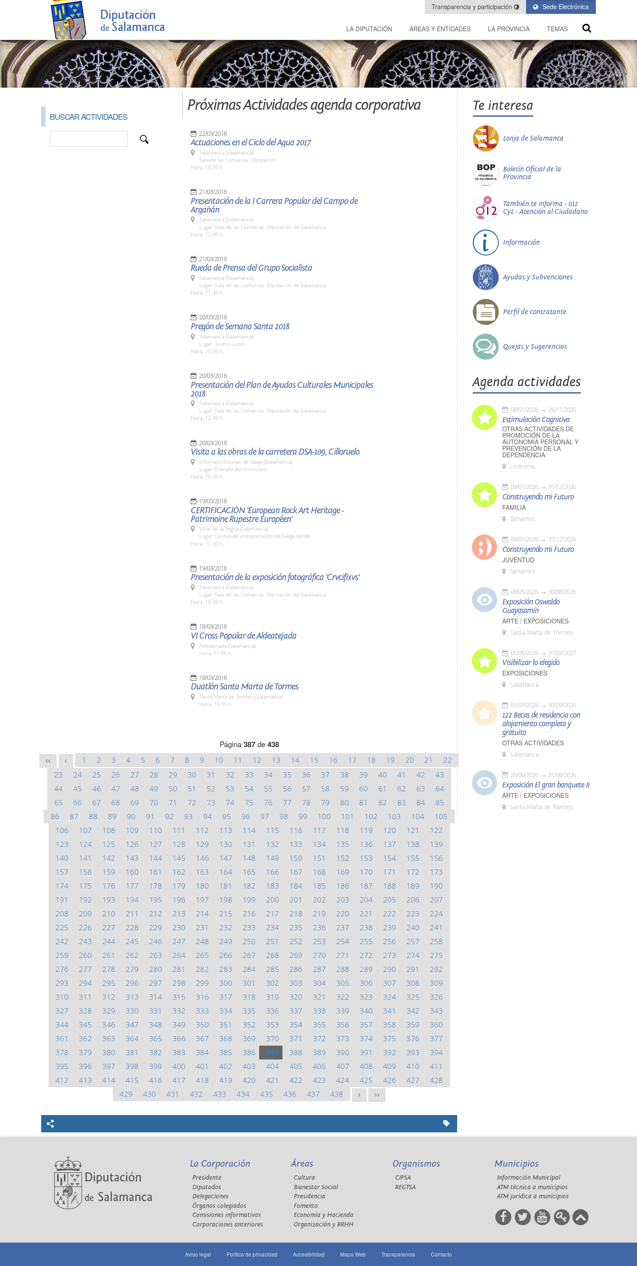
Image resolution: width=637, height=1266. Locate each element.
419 (225, 1080)
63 (420, 789)
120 (389, 830)
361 (61, 1038)
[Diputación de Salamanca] (110, 19)
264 (178, 955)
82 (382, 802)
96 (245, 816)
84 (420, 802)
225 (61, 927)
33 (249, 775)
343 (436, 1011)
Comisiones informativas (226, 1215)
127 (155, 844)
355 (319, 1025)
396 (85, 1066)
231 (202, 927)
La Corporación (220, 1163)
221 (366, 913)
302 (272, 983)
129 (202, 844)
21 (428, 760)
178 (155, 886)
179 (178, 886)
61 (382, 789)
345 (85, 1025)
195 (155, 900)
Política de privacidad (252, 1254)
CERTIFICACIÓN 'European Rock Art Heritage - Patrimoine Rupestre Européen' (267, 515)
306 (366, 983)
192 (85, 900)
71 (173, 802)
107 (85, 830)
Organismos (416, 1163)
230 (178, 927)
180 (202, 886)
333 (202, 1011)
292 (436, 969)
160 (132, 872)
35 (287, 775)
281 (178, 969)
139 (436, 844)
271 (342, 955)
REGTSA (405, 1187)
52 (211, 789)
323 (366, 997)
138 (412, 844)
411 (436, 1066)
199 (249, 900)
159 (108, 872)
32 (230, 775)
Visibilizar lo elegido (530, 663)
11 (238, 760)
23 (58, 775)
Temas (557, 28)
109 (132, 830)
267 (249, 955)
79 (325, 802)
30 (192, 775)
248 (202, 941)
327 (61, 1011)
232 (225, 927)
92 (169, 816)
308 (412, 983)
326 (436, 997)
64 (440, 789)
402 (225, 1066)
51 (192, 789)
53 (230, 789)
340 (366, 1011)
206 (412, 900)
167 (295, 872)
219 (319, 913)
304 (319, 983)
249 (225, 941)
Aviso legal (198, 1254)
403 (249, 1066)
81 (363, 802)
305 (342, 983)
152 (342, 858)
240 (412, 927)
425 (366, 1080)
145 (178, 858)
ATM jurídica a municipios (533, 1196)
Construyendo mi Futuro (538, 497)
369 (249, 1038)
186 (342, 886)
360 (436, 1025)
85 (440, 802)
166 (272, 872)
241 (436, 927)
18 (371, 760)
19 (390, 760)
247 (178, 941)
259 (61, 955)
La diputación (369, 28)
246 (155, 941)
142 (108, 858)
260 (85, 955)
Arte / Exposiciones (535, 621)
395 (61, 1066)
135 (342, 844)
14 (295, 760)
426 (389, 1080)
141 (85, 858)
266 (225, 955)
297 (155, 983)
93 (188, 816)
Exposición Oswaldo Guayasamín (530, 606)
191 (61, 900)
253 (319, 941)
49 (154, 789)
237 (342, 927)
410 (412, 1066)
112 (202, 830)
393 (412, 1052)
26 (115, 775)
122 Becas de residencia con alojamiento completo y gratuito (541, 724)
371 (295, 1038)
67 (96, 802)
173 (436, 872)
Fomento (306, 1206)
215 (225, 913)
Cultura (304, 1177)
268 (272, 955)
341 (389, 1011)
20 (409, 760)
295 (108, 983)
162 (178, 872)
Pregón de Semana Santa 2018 (240, 326)
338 (319, 1011)
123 (61, 844)
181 (225, 886)
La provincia (509, 28)
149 (272, 858)
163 (202, 872)
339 (342, 1011)
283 (225, 969)
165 (249, 872)
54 (249, 789)
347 (132, 1025)
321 (319, 997)
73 (211, 802)
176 (108, 886)
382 (155, 1052)
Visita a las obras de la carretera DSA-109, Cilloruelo (275, 452)
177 (132, 886)
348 (155, 1025)
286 (295, 969)
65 (58, 802)
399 (155, 1066)
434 (243, 1094)
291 (412, 969)
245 (132, 941)
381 (132, 1052)
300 (225, 983)
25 (96, 775)
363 (108, 1038)
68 (115, 802)
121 (412, 830)
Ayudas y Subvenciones (538, 277)
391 (366, 1052)
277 (85, 969)
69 (134, 802)
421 (272, 1080)
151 (319, 858)
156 (436, 858)
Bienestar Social (316, 1187)
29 (173, 775)
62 (401, 789)
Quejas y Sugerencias (535, 347)
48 (134, 789)
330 (132, 1011)
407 (342, 1066)
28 (154, 775)
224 (436, 913)
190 (436, 886)
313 (132, 997)
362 (85, 1038)
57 (306, 789)
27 (134, 775)
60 (363, 789)
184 (295, 886)
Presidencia (309, 1196)
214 (202, 913)
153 (366, 858)
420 (249, 1080)
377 (436, 1038)
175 (85, 886)
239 (389, 927)
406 (319, 1066)
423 (319, 1080)
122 (436, 830)
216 (249, 913)
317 (225, 997)
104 (417, 816)
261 (108, 955)
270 (319, 955)
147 (225, 858)
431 (172, 1094)
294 (85, 983)
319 (272, 997)
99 (303, 816)
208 (61, 913)
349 (178, 1025)
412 (61, 1080)
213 (178, 913)
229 (155, 927)
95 (226, 816)
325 (412, 997)
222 (389, 913)
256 (389, 941)
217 (272, 913)
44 (58, 789)
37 (325, 775)
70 (154, 802)
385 (225, 1052)
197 (202, 900)
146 (202, 858)
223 (412, 913)
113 (225, 830)
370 (272, 1038)
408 (366, 1066)
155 (412, 858)
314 (155, 997)
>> (377, 1094)
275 (436, 955)
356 (342, 1025)
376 (412, 1038)
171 (389, 872)
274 (412, 955)
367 (202, 1038)
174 (61, 886)
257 (412, 941)
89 (112, 816)
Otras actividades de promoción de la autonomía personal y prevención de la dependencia (540, 442)
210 (108, 913)
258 (436, 941)
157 (61, 872)
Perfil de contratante (534, 312)
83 (401, 802)
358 (389, 1025)
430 (149, 1094)
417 (178, 1080)
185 (319, 886)
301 (249, 983)
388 (295, 1052)
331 (155, 1011)
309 (436, 983)
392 (389, 1052)
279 (132, 969)
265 (202, 955)
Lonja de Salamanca (533, 138)
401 (202, 1066)
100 (324, 816)
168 (319, 872)
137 (389, 844)
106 (61, 830)
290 (389, 969)
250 (249, 941)
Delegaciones (210, 1196)
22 (447, 760)
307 (389, 983)
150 (295, 858)
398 (132, 1066)
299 (202, 983)
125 (108, 844)
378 (61, 1052)
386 (249, 1052)
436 (289, 1094)
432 (196, 1094)
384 (202, 1052)
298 (178, 983)
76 (268, 802)
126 (132, 844)
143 (132, 858)
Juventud (518, 560)
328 (85, 1011)
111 (178, 830)
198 (225, 900)
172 (412, 872)
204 (366, 900)
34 (268, 775)
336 (272, 1011)
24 (77, 775)
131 (249, 844)
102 (370, 816)
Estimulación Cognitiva (535, 420)
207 (436, 900)
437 (313, 1094)
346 (108, 1025)
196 (178, 900)
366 (178, 1038)
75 (249, 802)
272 (366, 955)
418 (202, 1080)
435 (266, 1094)
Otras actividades (533, 743)
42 (420, 775)
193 (108, 900)
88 (93, 816)
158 (85, 872)
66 (77, 802)
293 (61, 983)
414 (108, 1080)
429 (126, 1094)
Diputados (206, 1187)
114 (249, 830)
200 (272, 900)
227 (108, 927)
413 (85, 1080)
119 (366, 830)
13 (276, 760)
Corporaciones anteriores (227, 1224)
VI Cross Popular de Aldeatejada (243, 636)
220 (342, 913)
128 (178, 844)
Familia (514, 507)
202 (319, 900)
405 (295, 1066)
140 (61, 858)
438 (336, 1094)
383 (178, 1052)
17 (352, 760)
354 (295, 1025)
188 (389, 886)
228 (132, 927)
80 (344, 802)
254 (342, 941)
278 (108, 969)
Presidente (206, 1177)
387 (272, 1052)
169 (342, 872)
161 (155, 872)
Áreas (302, 1163)
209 (85, 913)
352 (249, 1025)
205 (389, 900)
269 (295, 955)
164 (225, 872)
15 (314, 760)
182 (249, 886)
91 (150, 816)
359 (412, 1025)
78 (306, 802)
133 (295, 844)
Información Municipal (528, 1177)
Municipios (516, 1163)
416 (155, 1080)
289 (366, 969)
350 (202, 1025)
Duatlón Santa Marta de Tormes (244, 686)
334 (225, 1011)
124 (85, 844)
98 (284, 816)
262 (132, 955)
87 (74, 816)
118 (342, 830)
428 (436, 1080)
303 (295, 983)
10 (218, 760)
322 (342, 997)
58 (325, 789)
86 (55, 816)
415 (132, 1080)
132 (272, 844)
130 (225, 844)
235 (295, 927)
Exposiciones (524, 673)
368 (225, 1038)
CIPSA (403, 1177)
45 (77, 789)
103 (394, 816)
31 (211, 775)
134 (319, 844)
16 (333, 760)
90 (131, 816)
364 (132, 1038)
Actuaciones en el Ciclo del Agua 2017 (251, 142)
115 (272, 830)
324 (389, 997)
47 (115, 789)
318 (249, 997)
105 (441, 816)
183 (272, 886)
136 (366, 844)
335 (249, 1011)
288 (342, 969)
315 (178, 997)
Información (521, 242)
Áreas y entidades (440, 28)
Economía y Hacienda (324, 1215)
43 (440, 775)
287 (319, 969)
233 (249, 927)
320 (295, 997)
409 (389, 1066)
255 (366, 941)
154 (389, 858)
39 (363, 775)
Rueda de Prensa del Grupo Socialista (251, 268)
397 (108, 1066)
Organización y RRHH (324, 1224)
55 (268, 789)
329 (108, 1011)
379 (85, 1052)
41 (401, 775)
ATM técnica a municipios (532, 1187)
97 (264, 816)
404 (272, 1066)
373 (342, 1038)
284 (249, 969)
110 (155, 830)
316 (202, 997)
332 (178, 1011)
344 (61, 1025)
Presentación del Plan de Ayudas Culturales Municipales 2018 (282, 389)
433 (219, 1094)
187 (366, 886)
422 (295, 1080)
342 (412, 1011)
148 (249, 858)
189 (412, 886)
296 (132, 983)
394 (436, 1052)
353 (272, 1025)
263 (155, 955)
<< (48, 760)
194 (132, 900)
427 (412, 1080)
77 (287, 802)
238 (366, 927)
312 (108, 997)
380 (108, 1052)
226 (85, 927)
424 (342, 1080)
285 (272, 969)
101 (347, 816)
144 (155, 858)
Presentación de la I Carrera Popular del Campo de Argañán (274, 205)
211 (132, 913)
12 (257, 760)
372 (319, 1038)
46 (96, 789)
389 (319, 1052)
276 (61, 969)
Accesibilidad (309, 1254)
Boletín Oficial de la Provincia (532, 173)
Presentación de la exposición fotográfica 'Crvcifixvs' (275, 577)
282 (202, 969)
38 (344, 775)
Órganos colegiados (219, 1206)
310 (61, 997)
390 (342, 1052)
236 (319, 927)
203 (342, 900)
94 (207, 816)
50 (173, 789)
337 (295, 1011)
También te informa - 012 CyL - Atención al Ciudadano (545, 208)
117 (319, 830)
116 (295, 830)
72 (192, 802)
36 (306, 775)
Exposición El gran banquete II (545, 785)
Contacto (441, 1254)
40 (382, 775)
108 (108, 830)
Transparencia (398, 1254)
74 (230, 802)
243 (85, 941)
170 (366, 872)
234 (272, 927)
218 (295, 913)
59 (344, 789)
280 (155, 969)
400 (178, 1066)
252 (295, 941)
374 (366, 1038)
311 (85, 997)
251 (272, 941)
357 (366, 1025)
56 (287, 789)
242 (61, 941)
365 (155, 1038)
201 (295, 900)
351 (225, 1025)
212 (155, 913)
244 (108, 941)
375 (389, 1038)
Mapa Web (353, 1254)
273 (389, 955)
